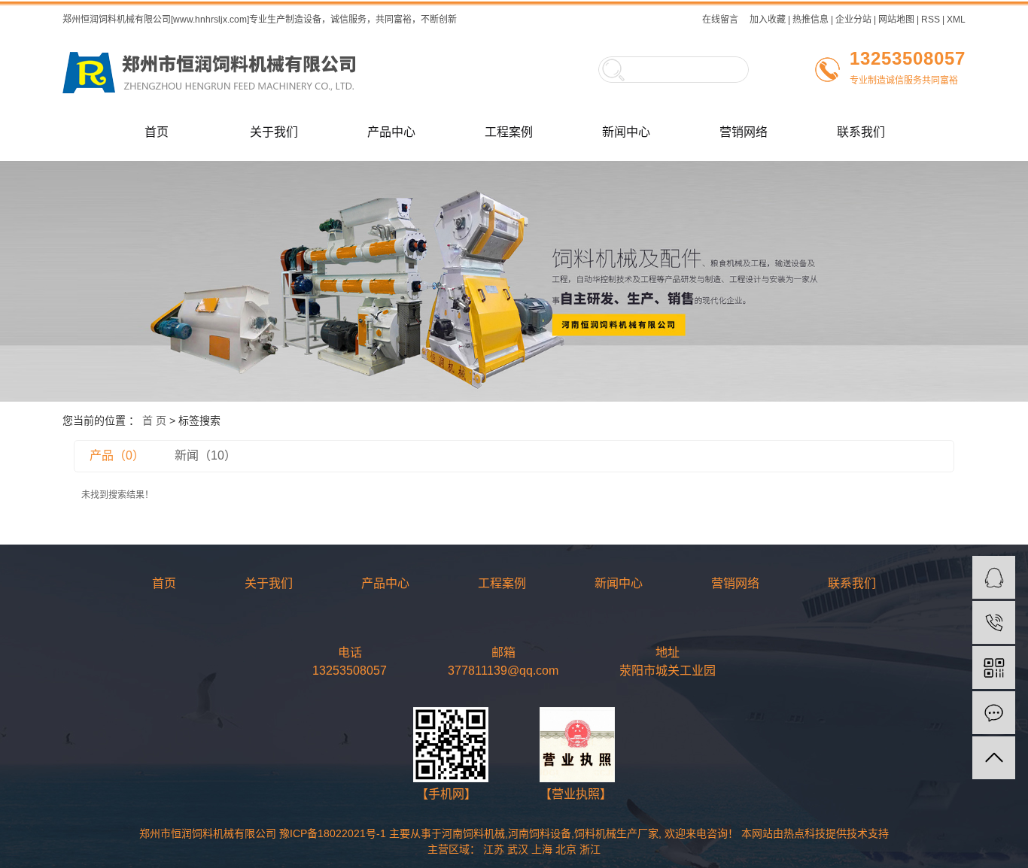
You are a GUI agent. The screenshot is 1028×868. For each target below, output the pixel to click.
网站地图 (896, 19)
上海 (541, 849)
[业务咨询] (993, 577)
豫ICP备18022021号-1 (332, 833)
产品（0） (117, 455)
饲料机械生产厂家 (616, 833)
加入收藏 (768, 19)
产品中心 (391, 132)
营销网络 (743, 132)
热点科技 (804, 833)
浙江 (590, 849)
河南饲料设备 (539, 833)
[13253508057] (993, 622)
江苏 (493, 849)
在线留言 (720, 19)
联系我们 (861, 132)
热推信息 (810, 19)
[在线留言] (993, 712)
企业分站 (853, 19)
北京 (565, 849)
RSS (930, 19)
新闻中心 (626, 132)
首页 (156, 132)
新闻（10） (205, 455)
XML (956, 19)
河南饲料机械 (473, 833)
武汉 (517, 849)
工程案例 (509, 132)
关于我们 (274, 132)
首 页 (154, 420)
